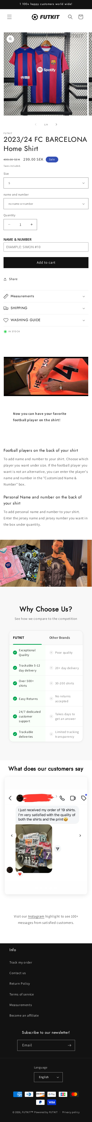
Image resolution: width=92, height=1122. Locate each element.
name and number (16, 195)
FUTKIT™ (27, 1112)
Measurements (20, 1005)
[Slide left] (35, 124)
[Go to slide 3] (46, 888)
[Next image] (80, 835)
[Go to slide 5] (55, 888)
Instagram (36, 916)
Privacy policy (71, 1112)
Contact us (17, 973)
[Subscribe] (69, 1045)
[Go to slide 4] (50, 888)
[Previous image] (12, 835)
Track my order (20, 962)
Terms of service (21, 994)
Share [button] (13, 279)
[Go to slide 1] (36, 888)
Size (6, 174)
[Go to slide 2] (41, 888)
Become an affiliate (24, 1015)
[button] (9, 17)
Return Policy (19, 983)
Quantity (9, 215)
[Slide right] (56, 124)
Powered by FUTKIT (46, 1112)
